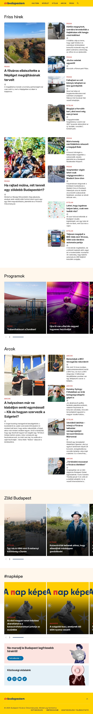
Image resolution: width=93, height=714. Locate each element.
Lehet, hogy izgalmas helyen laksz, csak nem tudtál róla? (77, 208)
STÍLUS (69, 105)
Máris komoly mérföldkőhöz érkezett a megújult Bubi (77, 144)
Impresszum (52, 710)
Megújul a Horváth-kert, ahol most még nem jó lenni (75, 111)
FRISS (7, 66)
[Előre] (9, 337)
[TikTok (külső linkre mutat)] (24, 679)
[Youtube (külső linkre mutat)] (19, 679)
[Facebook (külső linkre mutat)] (9, 679)
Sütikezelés (37, 710)
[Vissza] (5, 337)
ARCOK (7, 399)
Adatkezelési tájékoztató (75, 710)
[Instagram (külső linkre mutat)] (14, 679)
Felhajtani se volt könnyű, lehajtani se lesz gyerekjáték (76, 83)
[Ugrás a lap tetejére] (87, 699)
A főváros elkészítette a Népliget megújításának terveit (22, 75)
